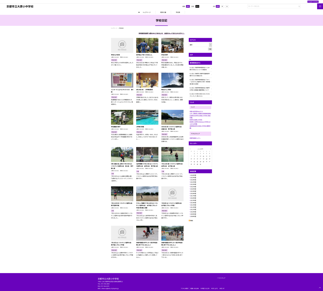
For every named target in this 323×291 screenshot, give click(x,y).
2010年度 (193, 212)
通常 (188, 6)
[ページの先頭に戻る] (320, 288)
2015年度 (193, 200)
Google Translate (313, 1)
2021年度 (193, 187)
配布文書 (163, 12)
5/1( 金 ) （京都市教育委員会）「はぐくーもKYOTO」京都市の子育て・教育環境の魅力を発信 (200, 82)
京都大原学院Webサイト (196, 111)
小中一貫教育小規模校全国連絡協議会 (200, 113)
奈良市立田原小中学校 (196, 120)
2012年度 (193, 207)
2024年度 (193, 180)
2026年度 (193, 175)
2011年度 (193, 209)
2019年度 (193, 191)
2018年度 (193, 193)
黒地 (197, 6)
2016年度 (193, 198)
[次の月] (210, 148)
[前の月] (190, 148)
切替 (210, 49)
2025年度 (193, 177)
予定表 (178, 12)
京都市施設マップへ (195, 138)
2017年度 (193, 196)
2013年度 (193, 205)
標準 (218, 6)
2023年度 (193, 182)
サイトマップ (221, 278)
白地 (192, 6)
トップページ (147, 12)
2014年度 (193, 203)
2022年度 (193, 184)
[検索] (298, 6)
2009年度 (193, 214)
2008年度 (193, 216)
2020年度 (193, 189)
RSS (191, 221)
